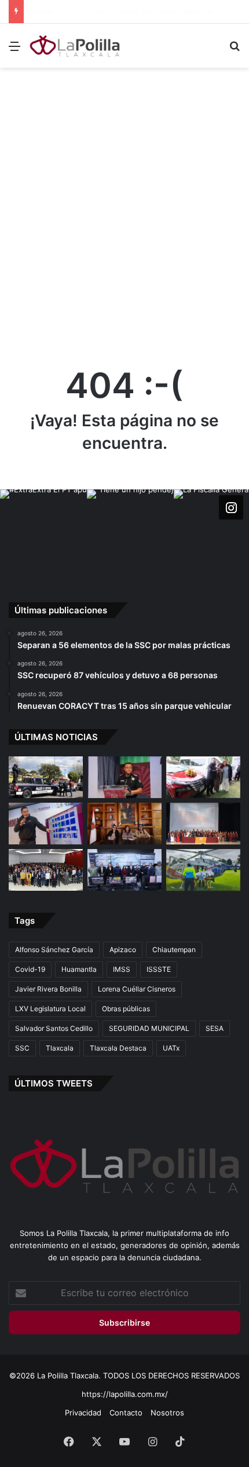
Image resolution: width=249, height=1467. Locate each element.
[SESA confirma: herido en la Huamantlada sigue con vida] (203, 870)
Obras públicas (126, 1008)
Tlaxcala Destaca (118, 1048)
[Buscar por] (234, 50)
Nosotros (167, 1412)
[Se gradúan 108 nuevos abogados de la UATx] (203, 823)
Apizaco (122, 949)
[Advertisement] (124, 203)
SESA (215, 1028)
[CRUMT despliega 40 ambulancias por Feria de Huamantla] (46, 823)
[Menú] (14, 50)
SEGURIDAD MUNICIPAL (149, 1028)
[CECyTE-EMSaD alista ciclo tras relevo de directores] (46, 870)
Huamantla (79, 969)
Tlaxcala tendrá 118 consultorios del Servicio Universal (124, 11)
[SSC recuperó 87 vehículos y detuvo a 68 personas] (124, 777)
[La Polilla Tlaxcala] (75, 46)
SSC (22, 1048)
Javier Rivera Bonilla (48, 989)
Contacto (125, 1412)
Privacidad (83, 1412)
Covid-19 (30, 969)
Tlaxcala (60, 1048)
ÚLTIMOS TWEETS (53, 1083)
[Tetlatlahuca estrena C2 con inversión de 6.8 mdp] (124, 870)
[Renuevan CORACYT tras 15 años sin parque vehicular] (203, 777)
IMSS (121, 969)
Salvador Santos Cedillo (54, 1028)
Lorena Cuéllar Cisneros (136, 989)
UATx (171, 1048)
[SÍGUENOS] (231, 507)
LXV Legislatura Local (50, 1008)
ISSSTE (159, 969)
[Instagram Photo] (43, 532)
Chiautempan (174, 949)
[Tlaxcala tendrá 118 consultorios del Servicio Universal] (124, 823)
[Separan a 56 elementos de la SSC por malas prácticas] (46, 777)
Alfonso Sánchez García (54, 949)
